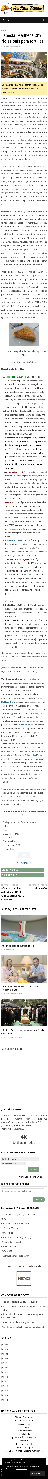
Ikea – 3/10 (10, 502)
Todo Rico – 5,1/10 (14, 376)
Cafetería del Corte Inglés (18, 437)
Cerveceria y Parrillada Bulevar (15, 1223)
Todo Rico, (6, 713)
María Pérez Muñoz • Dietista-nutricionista (24, 1450)
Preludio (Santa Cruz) (11, 1241)
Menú (8, 20)
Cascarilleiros (24, 1423)
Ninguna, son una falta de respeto (20, 822)
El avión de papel (24, 1444)
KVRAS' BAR (6, 1251)
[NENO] (24, 1278)
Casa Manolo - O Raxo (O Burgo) (16, 1237)
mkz (3, 1306)
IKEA (13, 740)
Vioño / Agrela (10, 869)
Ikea (7, 826)
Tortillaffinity (24, 1433)
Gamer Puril (24, 1440)
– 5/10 (25, 605)
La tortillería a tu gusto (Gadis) (23, 1301)
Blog (3, 30)
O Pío (3, 1218)
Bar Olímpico (7, 1232)
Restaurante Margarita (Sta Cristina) (18, 1214)
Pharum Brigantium (24, 1417)
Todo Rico (25, 724)
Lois (7, 410)
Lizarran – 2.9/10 (13, 540)
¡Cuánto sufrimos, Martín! (24, 1437)
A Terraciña (10, 841)
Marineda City (9, 874)
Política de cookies (21, 1469)
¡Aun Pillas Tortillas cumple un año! (17, 945)
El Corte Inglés (32, 755)
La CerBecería (11, 837)
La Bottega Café (13, 605)
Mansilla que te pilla (24, 1447)
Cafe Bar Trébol (8, 1246)
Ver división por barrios (30, 1176)
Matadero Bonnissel (24, 1420)
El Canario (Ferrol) (9, 1228)
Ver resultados (24, 862)
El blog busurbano (24, 1430)
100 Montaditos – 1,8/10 (17, 559)
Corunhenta (24, 1427)
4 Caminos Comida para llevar (15, 1255)
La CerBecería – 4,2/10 (16, 620)
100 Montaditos (12, 833)
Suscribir (38, 1199)
